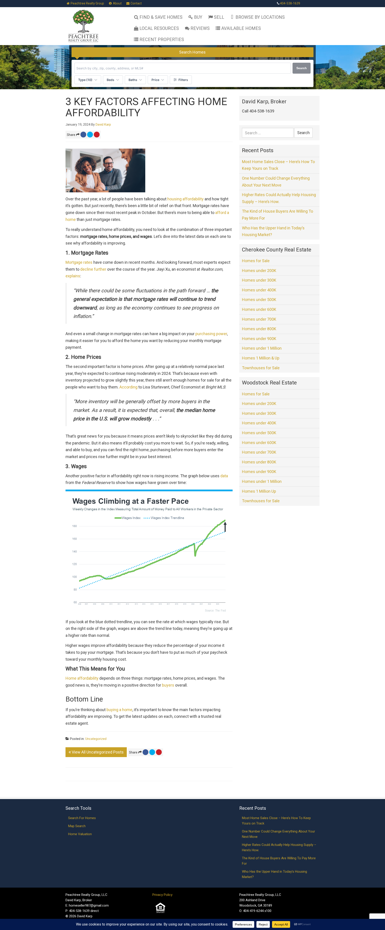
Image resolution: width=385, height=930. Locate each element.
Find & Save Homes (160, 17)
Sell (219, 17)
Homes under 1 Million (262, 348)
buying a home (119, 709)
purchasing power (211, 333)
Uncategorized (95, 739)
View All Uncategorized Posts (97, 752)
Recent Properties (161, 39)
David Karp (103, 124)
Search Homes (192, 52)
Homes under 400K (259, 290)
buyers (168, 685)
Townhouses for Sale (261, 367)
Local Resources (159, 28)
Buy (198, 17)
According (128, 387)
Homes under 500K (259, 299)
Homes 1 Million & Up (260, 358)
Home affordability (82, 678)
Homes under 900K (259, 338)
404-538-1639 (290, 3)
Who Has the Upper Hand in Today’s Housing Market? (273, 231)
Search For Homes (82, 818)
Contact (136, 3)
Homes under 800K (259, 328)
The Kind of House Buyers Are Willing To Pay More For (277, 214)
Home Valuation (80, 834)
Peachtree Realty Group (87, 3)
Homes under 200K (259, 270)
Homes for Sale (256, 260)
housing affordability (185, 199)
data (224, 475)
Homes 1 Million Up (259, 491)
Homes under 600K (259, 309)
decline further (93, 269)
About (117, 3)
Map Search (77, 826)
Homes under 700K (259, 319)
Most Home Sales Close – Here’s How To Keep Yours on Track (278, 165)
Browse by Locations (260, 17)
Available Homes (241, 28)
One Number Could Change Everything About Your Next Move (276, 181)
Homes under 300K (259, 280)
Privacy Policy (162, 895)
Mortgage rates (79, 262)
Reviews (200, 28)
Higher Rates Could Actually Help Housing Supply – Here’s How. (279, 198)
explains (73, 276)
